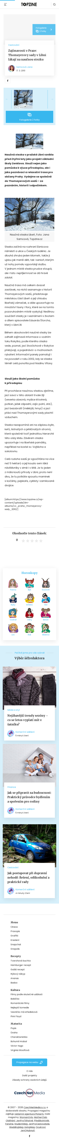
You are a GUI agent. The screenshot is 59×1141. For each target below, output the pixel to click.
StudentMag (21, 1123)
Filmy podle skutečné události (26, 994)
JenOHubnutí (28, 1130)
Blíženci (45, 634)
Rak (29, 634)
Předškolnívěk (41, 1120)
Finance (11, 787)
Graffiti (14, 935)
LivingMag (29, 1127)
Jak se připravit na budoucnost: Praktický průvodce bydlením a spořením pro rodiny (29, 797)
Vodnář (13, 619)
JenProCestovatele (39, 1123)
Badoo (14, 982)
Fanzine (9, 1123)
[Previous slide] (9, 99)
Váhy (29, 619)
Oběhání (10, 1120)
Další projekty (29, 1075)
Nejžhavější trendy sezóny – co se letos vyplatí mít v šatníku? (27, 720)
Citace (14, 926)
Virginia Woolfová (20, 1050)
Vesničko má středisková (24, 1012)
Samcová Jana (24, 67)
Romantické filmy (20, 1003)
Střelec (29, 604)
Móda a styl (13, 710)
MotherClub (40, 1117)
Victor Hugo (17, 1045)
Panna (13, 589)
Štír (45, 604)
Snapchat (16, 944)
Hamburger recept (21, 965)
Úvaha (14, 1032)
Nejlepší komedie (20, 1007)
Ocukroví (41, 1127)
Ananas (15, 978)
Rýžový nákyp (18, 973)
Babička (15, 998)
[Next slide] (50, 99)
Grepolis (15, 948)
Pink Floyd (16, 1016)
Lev (13, 634)
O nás (29, 1071)
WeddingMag (16, 1127)
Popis (13, 1028)
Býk (29, 589)
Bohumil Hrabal (19, 1041)
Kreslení (15, 940)
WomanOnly (26, 1117)
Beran (46, 619)
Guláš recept (18, 969)
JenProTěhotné (24, 1120)
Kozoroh (46, 589)
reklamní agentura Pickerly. (29, 1114)
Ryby (13, 604)
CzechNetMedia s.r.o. (35, 1107)
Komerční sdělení (25, 732)
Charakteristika (19, 1037)
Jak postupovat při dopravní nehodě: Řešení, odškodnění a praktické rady (28, 877)
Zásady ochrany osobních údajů (29, 1079)
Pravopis (15, 931)
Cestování (13, 45)
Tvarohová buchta (21, 960)
